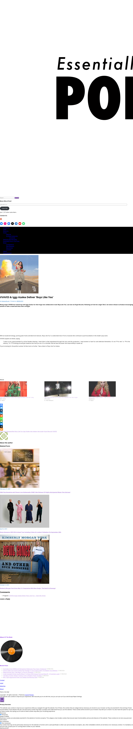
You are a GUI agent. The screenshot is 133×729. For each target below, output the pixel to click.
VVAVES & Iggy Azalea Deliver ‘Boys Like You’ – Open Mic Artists (27, 596)
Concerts (8, 249)
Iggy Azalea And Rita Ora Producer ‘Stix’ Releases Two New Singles (61, 397)
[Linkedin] (1, 413)
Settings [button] (79, 696)
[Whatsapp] (1, 418)
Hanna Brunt (5, 301)
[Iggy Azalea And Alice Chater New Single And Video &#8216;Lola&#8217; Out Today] (21, 389)
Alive (13, 431)
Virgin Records (48, 431)
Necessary (5, 714)
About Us (5, 231)
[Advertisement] (43, 323)
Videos (5, 251)
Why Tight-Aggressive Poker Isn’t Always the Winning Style (20, 677)
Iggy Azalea (26, 431)
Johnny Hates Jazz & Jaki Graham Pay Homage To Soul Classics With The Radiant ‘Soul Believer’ (30, 670)
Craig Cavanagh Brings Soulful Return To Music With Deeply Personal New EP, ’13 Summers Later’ (31, 674)
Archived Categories (12, 236)
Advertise (2, 686)
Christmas (12, 238)
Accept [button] (71, 696)
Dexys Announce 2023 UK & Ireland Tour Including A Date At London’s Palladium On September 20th (30, 532)
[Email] (1, 421)
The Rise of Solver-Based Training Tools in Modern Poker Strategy (22, 676)
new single (40, 431)
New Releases (10, 246)
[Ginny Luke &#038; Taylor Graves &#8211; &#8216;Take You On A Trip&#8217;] (110, 389)
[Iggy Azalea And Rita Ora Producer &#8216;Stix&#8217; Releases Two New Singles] (65, 389)
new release (33, 431)
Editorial (8, 234)
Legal (4, 229)
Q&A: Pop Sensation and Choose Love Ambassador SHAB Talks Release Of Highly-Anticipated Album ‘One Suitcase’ (35, 492)
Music (4, 243)
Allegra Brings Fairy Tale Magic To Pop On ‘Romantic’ (18, 672)
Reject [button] (75, 696)
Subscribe (4, 208)
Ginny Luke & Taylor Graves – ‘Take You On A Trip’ (101, 397)
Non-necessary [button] (4, 721)
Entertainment (7, 253)
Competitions (10, 244)
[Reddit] (1, 415)
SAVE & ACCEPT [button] (4, 728)
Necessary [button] (3, 713)
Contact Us (6, 227)
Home (5, 233)
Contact (2, 680)
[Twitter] (1, 407)
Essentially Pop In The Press (11, 241)
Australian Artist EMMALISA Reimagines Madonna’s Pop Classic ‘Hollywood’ (24, 669)
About (2, 689)
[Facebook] (1, 405)
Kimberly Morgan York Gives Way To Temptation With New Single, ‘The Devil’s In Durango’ (28, 588)
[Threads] (1, 426)
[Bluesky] (1, 424)
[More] (1, 429)
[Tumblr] (1, 410)
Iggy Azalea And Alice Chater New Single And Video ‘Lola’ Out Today (17, 397)
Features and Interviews (10, 239)
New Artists (9, 248)
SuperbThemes (29, 695)
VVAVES (54, 431)
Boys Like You (19, 431)
